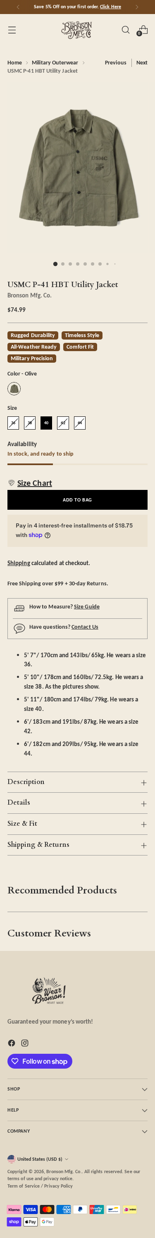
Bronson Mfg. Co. (29, 295)
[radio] (14, 388)
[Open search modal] (125, 29)
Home (14, 62)
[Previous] (18, 7)
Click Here (110, 7)
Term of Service (23, 1186)
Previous (115, 62)
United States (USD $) (39, 1159)
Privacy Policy (58, 1186)
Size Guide (87, 606)
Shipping (18, 563)
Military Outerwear (55, 62)
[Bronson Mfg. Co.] (77, 29)
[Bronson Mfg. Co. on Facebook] (12, 1044)
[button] (29, 483)
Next (142, 62)
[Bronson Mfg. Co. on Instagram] (26, 1044)
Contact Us (85, 626)
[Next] (137, 7)
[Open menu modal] (11, 29)
